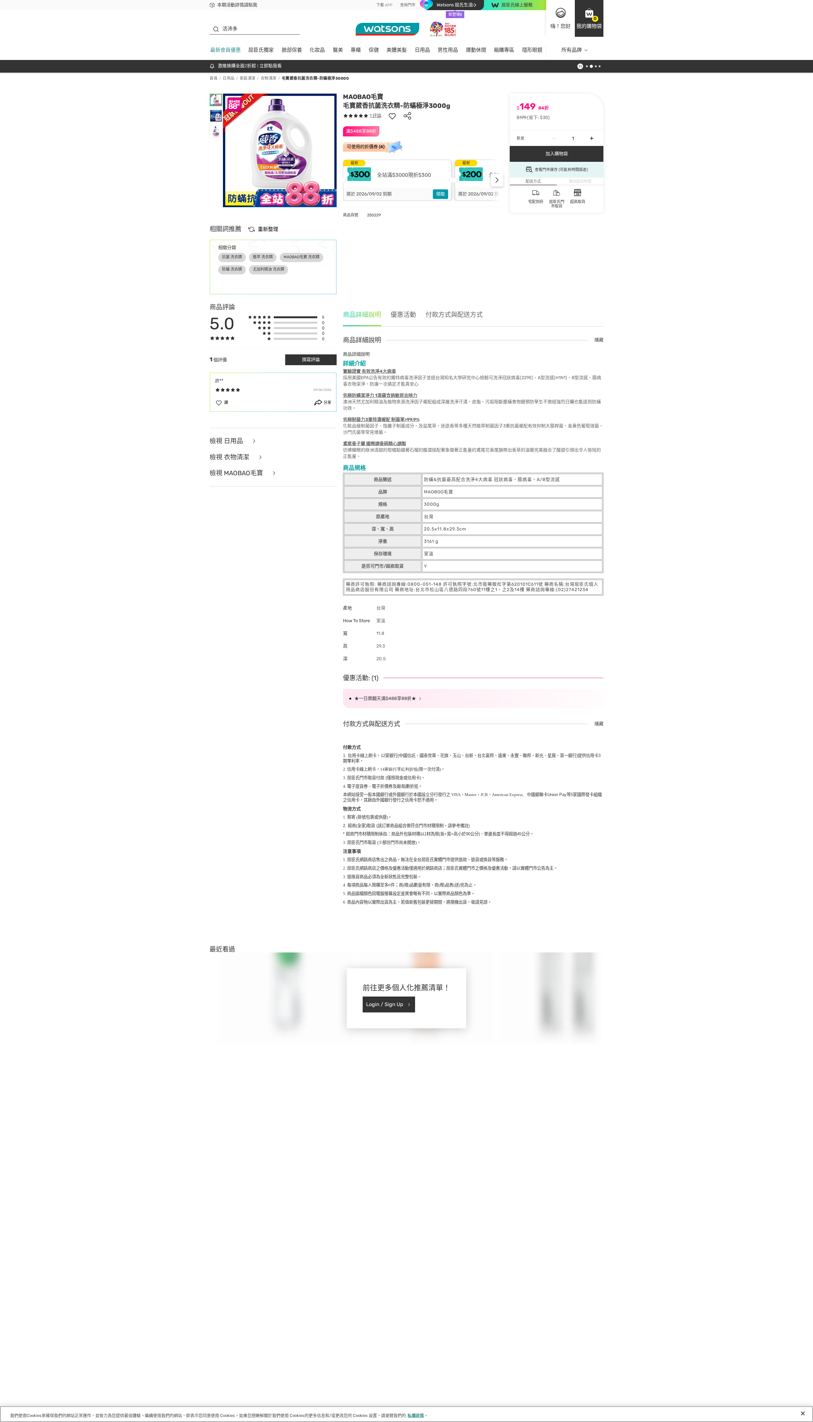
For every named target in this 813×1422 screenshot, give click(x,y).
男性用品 (448, 50)
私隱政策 (415, 1415)
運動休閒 (476, 50)
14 (399, 769)
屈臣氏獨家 (261, 50)
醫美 (338, 50)
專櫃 (356, 50)
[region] (406, 1414)
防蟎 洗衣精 (232, 269)
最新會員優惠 (225, 50)
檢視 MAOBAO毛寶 (237, 473)
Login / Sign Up (384, 1004)
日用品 (422, 50)
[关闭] (803, 1413)
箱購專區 (504, 50)
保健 (374, 50)
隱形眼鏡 (532, 50)
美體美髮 (396, 50)
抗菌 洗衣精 (232, 257)
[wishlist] (392, 116)
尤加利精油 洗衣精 (268, 269)
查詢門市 (407, 5)
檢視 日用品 (227, 441)
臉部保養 (292, 50)
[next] (497, 180)
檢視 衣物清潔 (230, 457)
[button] (589, 18)
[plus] (591, 138)
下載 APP (384, 5)
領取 (440, 194)
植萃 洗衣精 (263, 257)
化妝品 (317, 50)
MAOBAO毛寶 (363, 97)
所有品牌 (571, 50)
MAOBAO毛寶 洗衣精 (301, 257)
